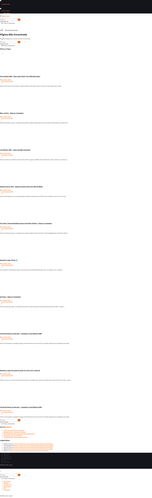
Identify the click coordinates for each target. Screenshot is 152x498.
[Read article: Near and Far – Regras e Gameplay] (76, 99)
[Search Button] (0, 18)
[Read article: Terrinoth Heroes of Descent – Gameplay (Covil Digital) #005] (76, 393)
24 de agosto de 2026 (7, 265)
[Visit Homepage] (5, 4)
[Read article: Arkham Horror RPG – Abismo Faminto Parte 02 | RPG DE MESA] (76, 173)
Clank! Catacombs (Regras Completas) (14, 430)
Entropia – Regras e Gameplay (10, 297)
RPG (5, 460)
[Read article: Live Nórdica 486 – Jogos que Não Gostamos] (76, 136)
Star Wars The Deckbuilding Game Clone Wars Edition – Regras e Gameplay (26, 223)
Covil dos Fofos (8, 28)
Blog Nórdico (7, 17)
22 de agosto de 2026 (7, 412)
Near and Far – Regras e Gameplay (12, 113)
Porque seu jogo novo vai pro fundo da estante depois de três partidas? (33, 444)
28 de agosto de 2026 (7, 81)
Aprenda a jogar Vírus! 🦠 (9, 260)
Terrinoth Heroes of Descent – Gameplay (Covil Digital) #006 (21, 334)
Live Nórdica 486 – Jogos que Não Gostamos (15, 150)
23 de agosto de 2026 (7, 302)
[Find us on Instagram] (2, 468)
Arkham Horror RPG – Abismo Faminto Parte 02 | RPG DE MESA (21, 187)
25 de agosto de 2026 (7, 155)
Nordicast (6, 455)
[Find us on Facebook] (0, 468)
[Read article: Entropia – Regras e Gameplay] (76, 283)
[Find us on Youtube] (3, 468)
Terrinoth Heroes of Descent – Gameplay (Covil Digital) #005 (21, 407)
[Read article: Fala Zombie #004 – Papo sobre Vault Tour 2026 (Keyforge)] (76, 62)
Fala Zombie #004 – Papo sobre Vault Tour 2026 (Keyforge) (20, 76)
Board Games (7, 37)
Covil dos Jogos (6, 80)
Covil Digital (7, 462)
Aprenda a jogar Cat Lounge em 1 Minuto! (15, 432)
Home (1, 30)
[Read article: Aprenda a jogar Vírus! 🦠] (76, 246)
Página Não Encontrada (11, 30)
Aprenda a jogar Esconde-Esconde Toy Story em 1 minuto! (20, 370)
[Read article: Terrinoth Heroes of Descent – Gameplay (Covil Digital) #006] (76, 320)
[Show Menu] (0, 14)
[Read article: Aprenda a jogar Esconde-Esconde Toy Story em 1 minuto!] (76, 357)
